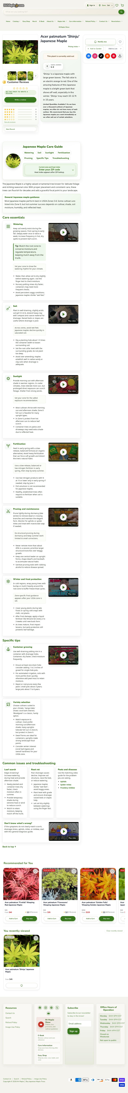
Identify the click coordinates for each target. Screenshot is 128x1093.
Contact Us (103, 21)
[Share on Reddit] (107, 56)
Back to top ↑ (9, 846)
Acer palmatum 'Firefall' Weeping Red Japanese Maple (19, 903)
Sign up (74, 1031)
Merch (34, 21)
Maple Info (61, 21)
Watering (29, 152)
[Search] (121, 11)
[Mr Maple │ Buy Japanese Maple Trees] (15, 5)
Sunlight (49, 152)
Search (8, 1018)
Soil (39, 152)
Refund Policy (90, 21)
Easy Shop (26, 21)
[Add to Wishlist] (120, 42)
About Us (50, 21)
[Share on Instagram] (95, 56)
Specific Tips (42, 158)
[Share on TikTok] (101, 56)
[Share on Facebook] (88, 56)
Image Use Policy (13, 1027)
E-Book (41, 21)
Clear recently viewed (114, 931)
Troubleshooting (60, 158)
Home (8, 21)
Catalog (15, 21)
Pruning (28, 158)
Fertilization (64, 152)
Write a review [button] (20, 100)
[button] (12, 75)
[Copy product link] (119, 56)
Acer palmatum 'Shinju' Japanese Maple (19, 970)
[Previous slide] (5, 76)
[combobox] (60, 12)
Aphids (63, 781)
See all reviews (10, 122)
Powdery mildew (67, 788)
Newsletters (115, 21)
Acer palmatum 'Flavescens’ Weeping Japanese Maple (55, 903)
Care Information (75, 21)
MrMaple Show (64, 27)
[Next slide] (36, 76)
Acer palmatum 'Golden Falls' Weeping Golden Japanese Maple (96, 903)
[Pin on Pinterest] (113, 56)
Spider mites (65, 784)
